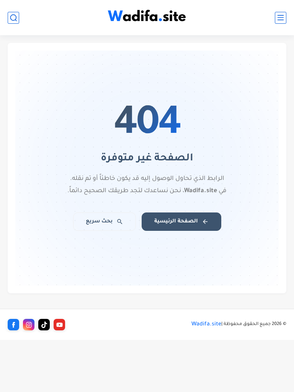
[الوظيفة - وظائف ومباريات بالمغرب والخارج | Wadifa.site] (147, 17)
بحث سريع (99, 221)
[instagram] (28, 324)
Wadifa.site (206, 325)
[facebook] (13, 324)
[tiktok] (44, 324)
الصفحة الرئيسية (176, 221)
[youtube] (59, 324)
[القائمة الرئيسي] (280, 18)
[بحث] (13, 18)
